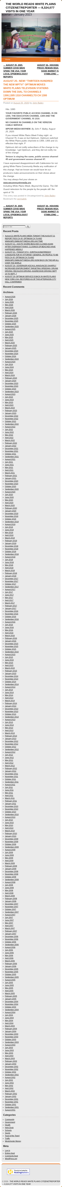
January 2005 (10, 999)
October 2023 (10, 389)
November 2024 (11, 354)
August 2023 (10, 394)
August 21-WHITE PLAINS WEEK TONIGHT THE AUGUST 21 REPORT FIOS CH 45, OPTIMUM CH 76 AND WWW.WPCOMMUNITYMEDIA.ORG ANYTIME (30, 238)
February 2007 (11, 931)
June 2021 (9, 465)
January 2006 (10, 966)
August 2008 (10, 882)
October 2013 (10, 714)
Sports (7, 1133)
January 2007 (10, 934)
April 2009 (9, 861)
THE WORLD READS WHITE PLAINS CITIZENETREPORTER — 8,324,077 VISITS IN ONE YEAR (31, 7)
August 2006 (10, 947)
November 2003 (11, 1037)
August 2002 (10, 1077)
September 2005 (12, 977)
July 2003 (9, 1048)
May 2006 (9, 955)
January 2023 (10, 413)
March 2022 (10, 440)
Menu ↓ (53, 60)
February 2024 (11, 378)
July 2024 (9, 364)
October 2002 (10, 1072)
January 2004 (10, 1031)
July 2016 (9, 625)
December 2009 (11, 839)
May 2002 (9, 1086)
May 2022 (9, 435)
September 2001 (12, 1107)
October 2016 (10, 617)
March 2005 (10, 993)
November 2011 (11, 777)
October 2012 (10, 747)
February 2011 (11, 801)
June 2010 (9, 823)
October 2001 (10, 1105)
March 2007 (10, 928)
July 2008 (9, 885)
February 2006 (11, 964)
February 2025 (11, 345)
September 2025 (12, 326)
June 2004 (9, 1018)
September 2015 (12, 652)
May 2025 (9, 337)
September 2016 (12, 619)
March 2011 (10, 798)
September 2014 (12, 684)
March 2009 (10, 863)
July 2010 (9, 820)
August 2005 (10, 980)
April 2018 (9, 568)
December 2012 (11, 741)
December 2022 (11, 416)
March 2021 (10, 473)
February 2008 (11, 899)
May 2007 (9, 923)
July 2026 (9, 299)
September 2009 (12, 847)
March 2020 (10, 505)
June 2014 (9, 692)
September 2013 (12, 717)
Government (10, 1122)
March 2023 (10, 408)
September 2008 (12, 880)
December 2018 (11, 546)
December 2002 (11, 1067)
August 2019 (10, 524)
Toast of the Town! (12, 1136)
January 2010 (10, 836)
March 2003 (10, 1058)
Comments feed (11, 1156)
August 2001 (10, 1110)
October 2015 (10, 649)
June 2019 (9, 530)
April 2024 (9, 373)
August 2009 (10, 850)
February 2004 (11, 1029)
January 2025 (10, 348)
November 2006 (11, 939)
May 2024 (9, 370)
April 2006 (9, 958)
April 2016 (9, 633)
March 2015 (10, 668)
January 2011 (10, 804)
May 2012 (9, 760)
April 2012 (9, 763)
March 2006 (10, 961)
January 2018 (10, 576)
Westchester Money (13, 1141)
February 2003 (11, 1061)
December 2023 (11, 383)
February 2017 (11, 606)
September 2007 (12, 912)
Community (9, 1119)
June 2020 (9, 497)
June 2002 (9, 1083)
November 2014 (11, 679)
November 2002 (11, 1069)
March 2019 (10, 538)
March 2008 (10, 896)
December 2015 (11, 644)
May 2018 (9, 565)
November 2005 (11, 972)
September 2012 (12, 749)
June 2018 (9, 562)
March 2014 (10, 701)
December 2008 (11, 871)
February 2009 (11, 866)
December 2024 (11, 351)
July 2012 (9, 755)
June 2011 (9, 790)
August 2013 (10, 720)
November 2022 (11, 419)
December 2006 (11, 936)
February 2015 (11, 671)
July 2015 (9, 657)
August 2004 (10, 1012)
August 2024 (10, 362)
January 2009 (10, 869)
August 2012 (10, 752)
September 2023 (12, 392)
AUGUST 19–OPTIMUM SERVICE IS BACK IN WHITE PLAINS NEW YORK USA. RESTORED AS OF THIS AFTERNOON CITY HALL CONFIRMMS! (30, 279)
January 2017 (10, 608)
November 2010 (11, 809)
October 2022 (10, 421)
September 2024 (12, 359)
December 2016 (11, 611)
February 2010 (11, 833)
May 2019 (9, 533)
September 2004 (12, 1010)
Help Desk (9, 1128)
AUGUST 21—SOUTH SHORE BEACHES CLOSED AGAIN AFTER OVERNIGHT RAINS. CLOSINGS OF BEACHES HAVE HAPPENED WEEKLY (30, 246)
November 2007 (11, 907)
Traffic (7, 1138)
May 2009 (9, 858)
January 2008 (10, 901)
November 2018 (11, 549)
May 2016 (9, 630)
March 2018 (10, 570)
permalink (21, 199)
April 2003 (9, 1056)
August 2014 (10, 687)
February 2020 (11, 508)
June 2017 (9, 595)
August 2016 (10, 622)
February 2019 (11, 541)
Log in (7, 1150)
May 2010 (9, 825)
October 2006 (10, 942)
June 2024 (9, 367)
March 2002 (10, 1091)
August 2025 (10, 329)
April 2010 (9, 828)
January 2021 (10, 478)
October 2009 (10, 844)
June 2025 (9, 335)
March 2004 (10, 1026)
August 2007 (10, 915)
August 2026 (10, 297)
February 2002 (11, 1094)
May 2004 (9, 1021)
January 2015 (10, 673)
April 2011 (9, 795)
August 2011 (10, 785)
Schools (8, 1130)
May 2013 (9, 728)
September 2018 (12, 554)
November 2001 (11, 1102)
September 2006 (12, 945)
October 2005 (10, 974)
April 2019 (9, 535)
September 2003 (12, 1042)
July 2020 (9, 495)
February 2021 (11, 476)
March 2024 (10, 375)
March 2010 (10, 831)
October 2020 (10, 486)
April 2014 (9, 698)
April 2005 (9, 991)
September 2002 (12, 1075)
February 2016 (11, 638)
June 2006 (9, 953)
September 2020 (12, 489)
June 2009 (9, 855)
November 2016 (11, 614)
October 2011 (10, 779)
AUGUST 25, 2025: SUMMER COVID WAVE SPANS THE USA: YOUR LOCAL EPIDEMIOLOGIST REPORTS (15, 71)
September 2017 (12, 587)
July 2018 (9, 560)
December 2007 (11, 904)
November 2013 (11, 711)
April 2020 (9, 503)
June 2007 (9, 920)
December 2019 (11, 514)
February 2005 (11, 996)
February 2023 (11, 411)
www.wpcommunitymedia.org (17, 182)
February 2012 (11, 768)
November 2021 (11, 451)
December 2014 (11, 676)
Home (7, 59)
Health (7, 1125)
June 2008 (9, 888)
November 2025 (11, 321)
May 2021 (9, 467)
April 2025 (9, 340)
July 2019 (9, 527)
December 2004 (11, 1002)
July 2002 (9, 1080)
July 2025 (9, 332)
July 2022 (9, 430)
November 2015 (11, 646)
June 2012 (9, 758)
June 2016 (9, 627)
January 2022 (10, 446)
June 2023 (9, 400)
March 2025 (10, 343)
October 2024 (10, 356)
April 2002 (9, 1088)
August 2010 (10, 817)
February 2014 (11, 703)
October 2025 (10, 324)
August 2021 (10, 459)
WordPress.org (11, 1159)
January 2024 (10, 381)
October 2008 (10, 877)
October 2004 (10, 1007)
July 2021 (9, 462)
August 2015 (10, 655)
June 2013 (9, 725)
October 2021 (10, 454)
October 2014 (10, 682)
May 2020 (9, 500)
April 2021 (9, 470)
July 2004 (9, 1015)
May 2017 (9, 598)
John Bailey (38, 103)
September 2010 (12, 814)
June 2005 (9, 985)
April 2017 (9, 600)
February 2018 (11, 573)
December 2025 (11, 318)
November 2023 (11, 386)
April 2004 (9, 1023)
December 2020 (11, 481)
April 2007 (9, 926)
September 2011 (12, 782)
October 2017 (10, 584)
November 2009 (11, 842)
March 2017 (10, 603)
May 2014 (9, 695)
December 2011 (11, 774)
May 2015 (9, 663)
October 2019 (10, 519)
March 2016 (10, 636)
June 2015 (9, 660)
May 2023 (9, 402)
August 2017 (10, 589)
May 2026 (9, 305)
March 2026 (10, 310)
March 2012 (10, 766)
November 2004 (11, 1004)
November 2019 (11, 516)
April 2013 (9, 730)
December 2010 (11, 806)
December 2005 (11, 969)
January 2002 (10, 1096)
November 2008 (11, 874)
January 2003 (10, 1064)
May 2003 (9, 1053)
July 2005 (9, 983)
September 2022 (12, 424)
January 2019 (10, 543)
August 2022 (10, 427)
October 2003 (10, 1039)
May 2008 (9, 890)
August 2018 (10, 557)
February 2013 (11, 736)
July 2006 (9, 950)
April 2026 (9, 308)
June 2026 (9, 302)
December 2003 (11, 1034)
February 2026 (11, 313)
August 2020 (10, 492)
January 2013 (10, 739)
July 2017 (9, 592)
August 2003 (10, 1045)
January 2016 (10, 641)
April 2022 (9, 438)
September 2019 (12, 522)
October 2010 (10, 812)
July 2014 (9, 690)
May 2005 (9, 988)
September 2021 (12, 457)
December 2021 (11, 448)
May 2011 (9, 793)
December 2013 (11, 709)
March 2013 (10, 733)
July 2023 (9, 397)
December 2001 (11, 1099)
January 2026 (10, 316)
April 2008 (9, 893)
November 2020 (11, 484)
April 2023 (9, 405)
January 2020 (10, 511)
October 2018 (10, 551)
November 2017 (11, 581)
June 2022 (9, 432)
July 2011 (9, 787)
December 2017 (11, 579)
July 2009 (9, 852)
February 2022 (11, 443)
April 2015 (9, 665)
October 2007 (10, 909)
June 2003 (9, 1050)
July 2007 (9, 917)
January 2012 (10, 771)
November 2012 (11, 744)
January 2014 (10, 706)
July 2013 (9, 722)
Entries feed (10, 1153)
